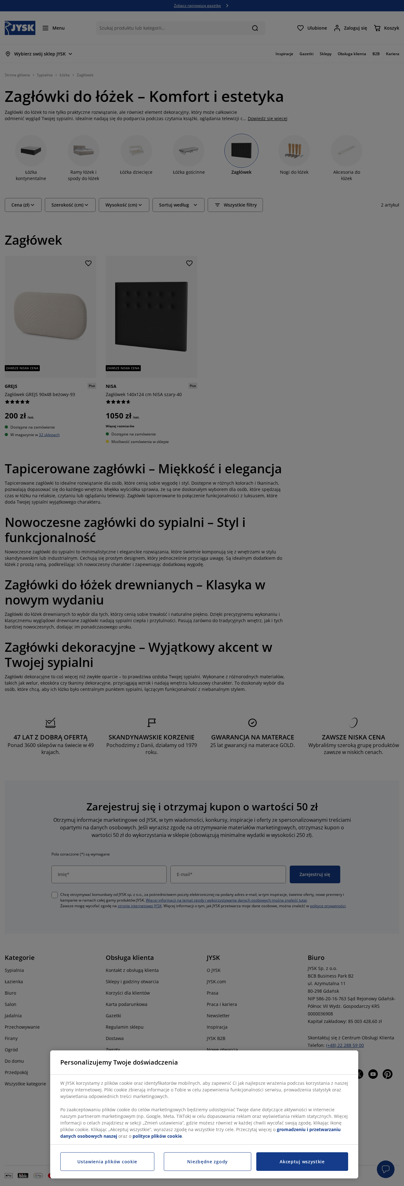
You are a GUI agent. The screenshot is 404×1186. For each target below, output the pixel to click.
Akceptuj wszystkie (302, 1162)
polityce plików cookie (157, 1136)
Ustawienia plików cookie (107, 1162)
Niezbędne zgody (207, 1162)
